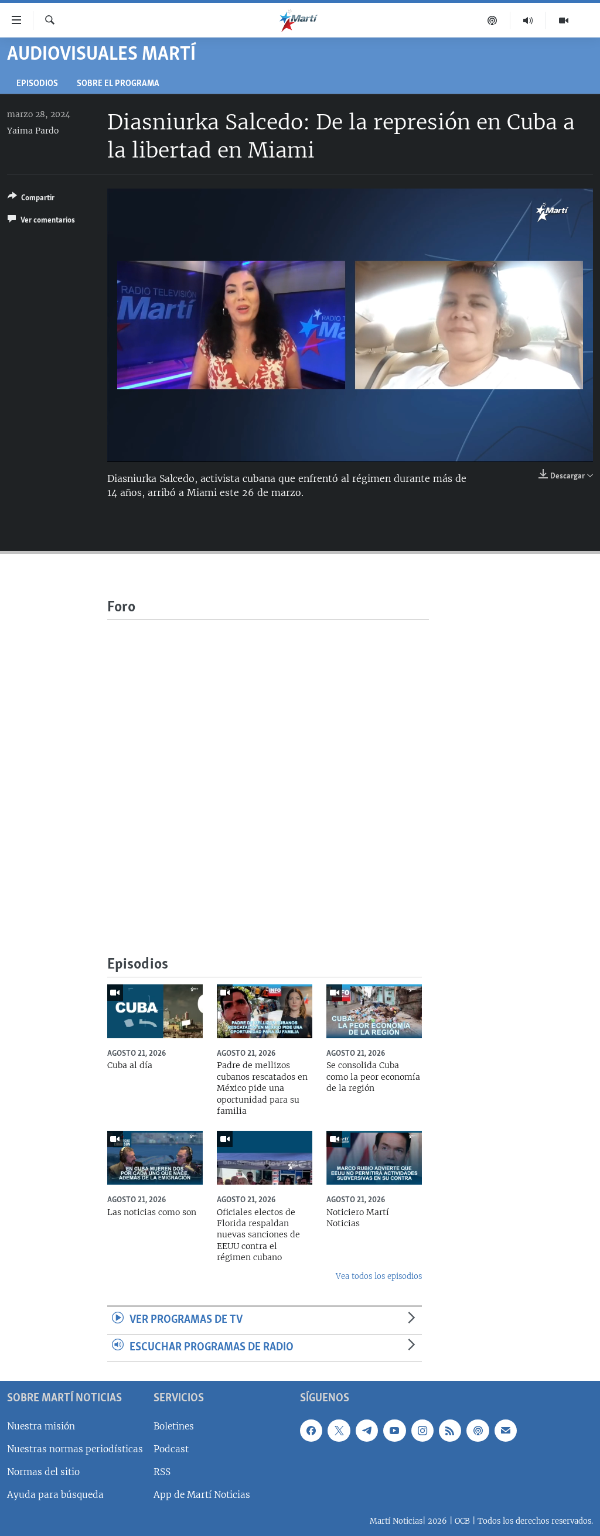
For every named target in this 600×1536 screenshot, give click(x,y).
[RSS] (450, 1430)
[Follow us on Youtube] (394, 1430)
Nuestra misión (41, 1425)
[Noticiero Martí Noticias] (374, 1158)
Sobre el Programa (118, 84)
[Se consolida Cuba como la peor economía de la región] (374, 1011)
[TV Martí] (563, 20)
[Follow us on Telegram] (367, 1430)
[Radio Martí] (528, 20)
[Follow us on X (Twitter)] (339, 1430)
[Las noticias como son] (155, 1158)
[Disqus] (268, 766)
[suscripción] (506, 1430)
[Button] (31, 200)
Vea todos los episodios (379, 1276)
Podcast (171, 1448)
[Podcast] (492, 20)
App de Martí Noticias (202, 1494)
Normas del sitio (43, 1471)
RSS (162, 1471)
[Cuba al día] (155, 1011)
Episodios (37, 84)
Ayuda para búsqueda (55, 1494)
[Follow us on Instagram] (422, 1430)
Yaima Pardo (33, 130)
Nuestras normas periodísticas (75, 1448)
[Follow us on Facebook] (311, 1430)
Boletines (174, 1425)
